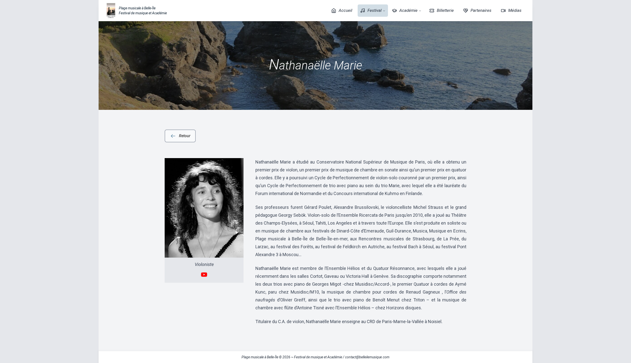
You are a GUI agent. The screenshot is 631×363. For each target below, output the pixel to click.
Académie (408, 10)
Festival (375, 10)
